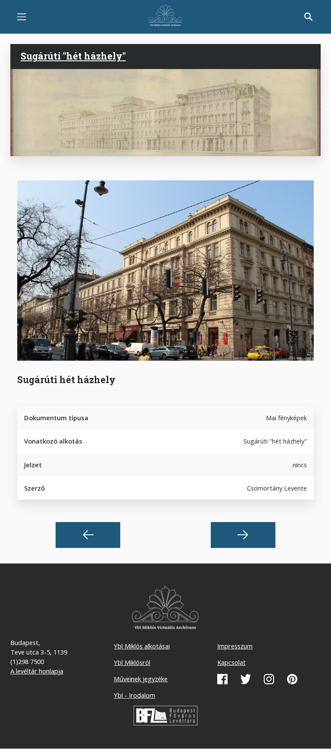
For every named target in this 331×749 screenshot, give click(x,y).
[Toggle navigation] (21, 17)
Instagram (269, 679)
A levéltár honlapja (36, 671)
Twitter (245, 679)
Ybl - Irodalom (134, 695)
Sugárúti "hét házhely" (73, 56)
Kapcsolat (231, 662)
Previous (88, 535)
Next (243, 535)
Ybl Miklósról (132, 662)
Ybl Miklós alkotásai (142, 646)
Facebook (222, 679)
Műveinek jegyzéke (141, 678)
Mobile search (309, 16)
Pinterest (292, 679)
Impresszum (235, 646)
